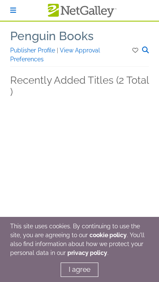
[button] (135, 50)
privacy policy (87, 252)
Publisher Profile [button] (33, 50)
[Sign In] (13, 10)
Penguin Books (52, 36)
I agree (79, 270)
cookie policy (108, 235)
